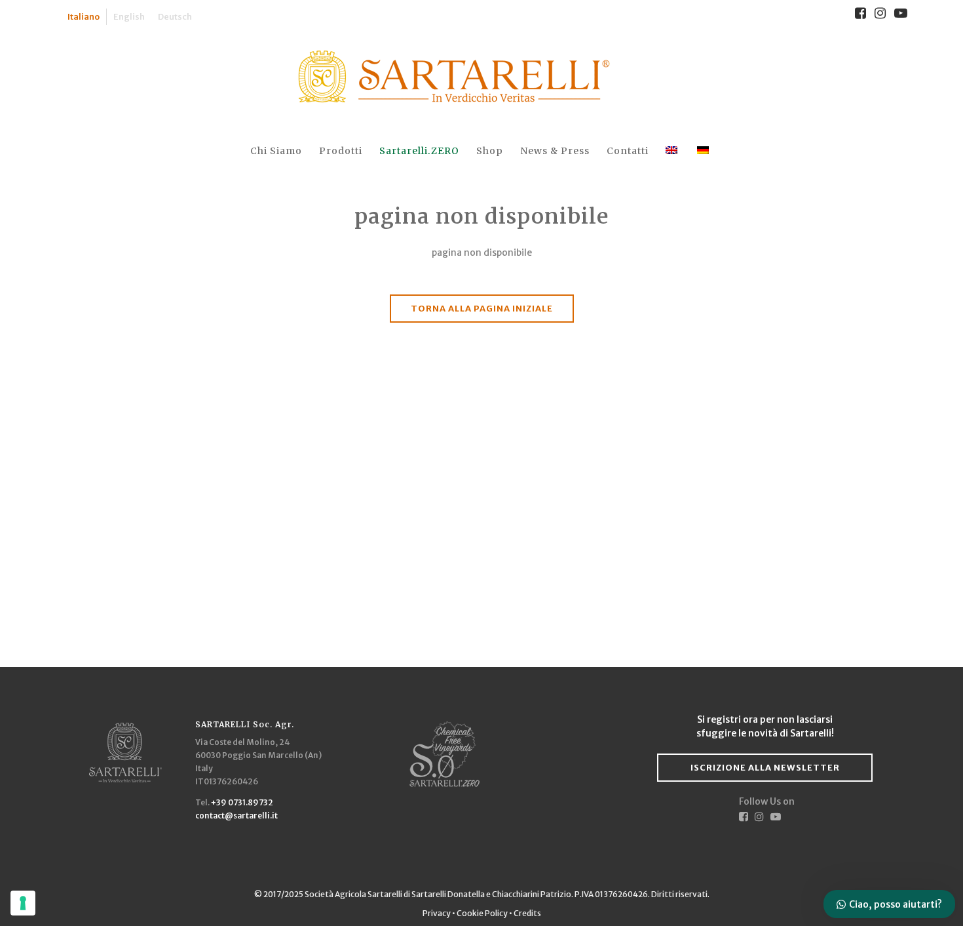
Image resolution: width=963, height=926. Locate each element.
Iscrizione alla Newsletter (765, 767)
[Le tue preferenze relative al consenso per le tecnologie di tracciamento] (22, 903)
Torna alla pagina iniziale (482, 308)
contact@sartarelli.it (236, 815)
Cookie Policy (482, 913)
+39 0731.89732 (242, 802)
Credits (527, 913)
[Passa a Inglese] (673, 151)
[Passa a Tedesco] (704, 151)
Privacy (437, 913)
